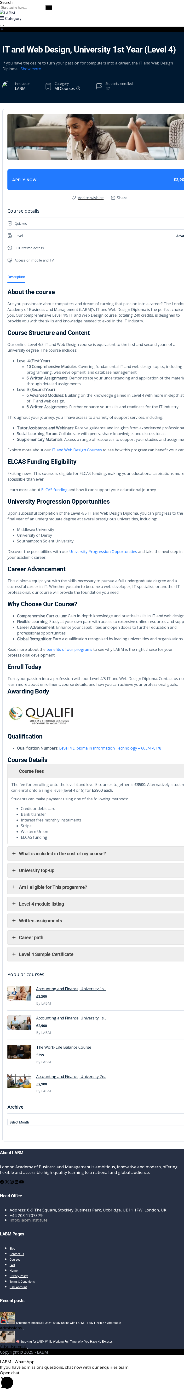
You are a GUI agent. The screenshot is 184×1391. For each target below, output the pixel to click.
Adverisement (13, 1346)
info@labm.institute (28, 1220)
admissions (11, 1328)
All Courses (65, 88)
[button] (92, 1380)
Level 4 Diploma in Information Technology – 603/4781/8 (110, 748)
